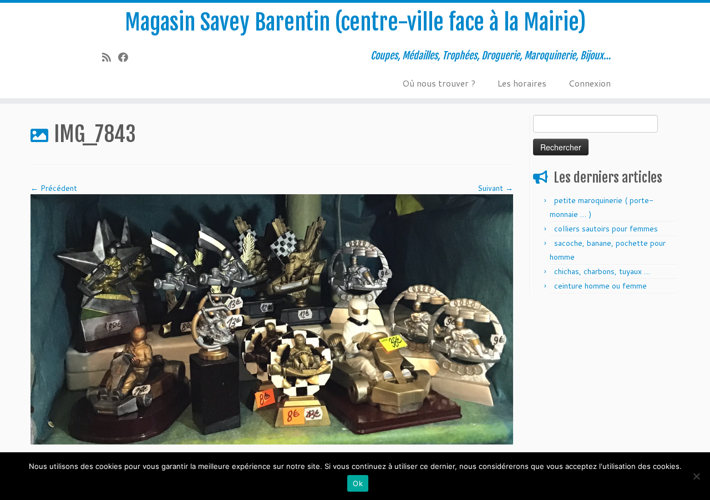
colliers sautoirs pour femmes (606, 228)
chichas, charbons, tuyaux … (602, 271)
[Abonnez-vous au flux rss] (110, 57)
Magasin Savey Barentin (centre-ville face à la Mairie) (355, 22)
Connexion (590, 83)
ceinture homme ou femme (600, 285)
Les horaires (522, 83)
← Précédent (54, 188)
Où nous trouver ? (438, 83)
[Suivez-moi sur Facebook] (126, 57)
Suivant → (495, 188)
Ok (358, 483)
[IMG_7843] (272, 318)
